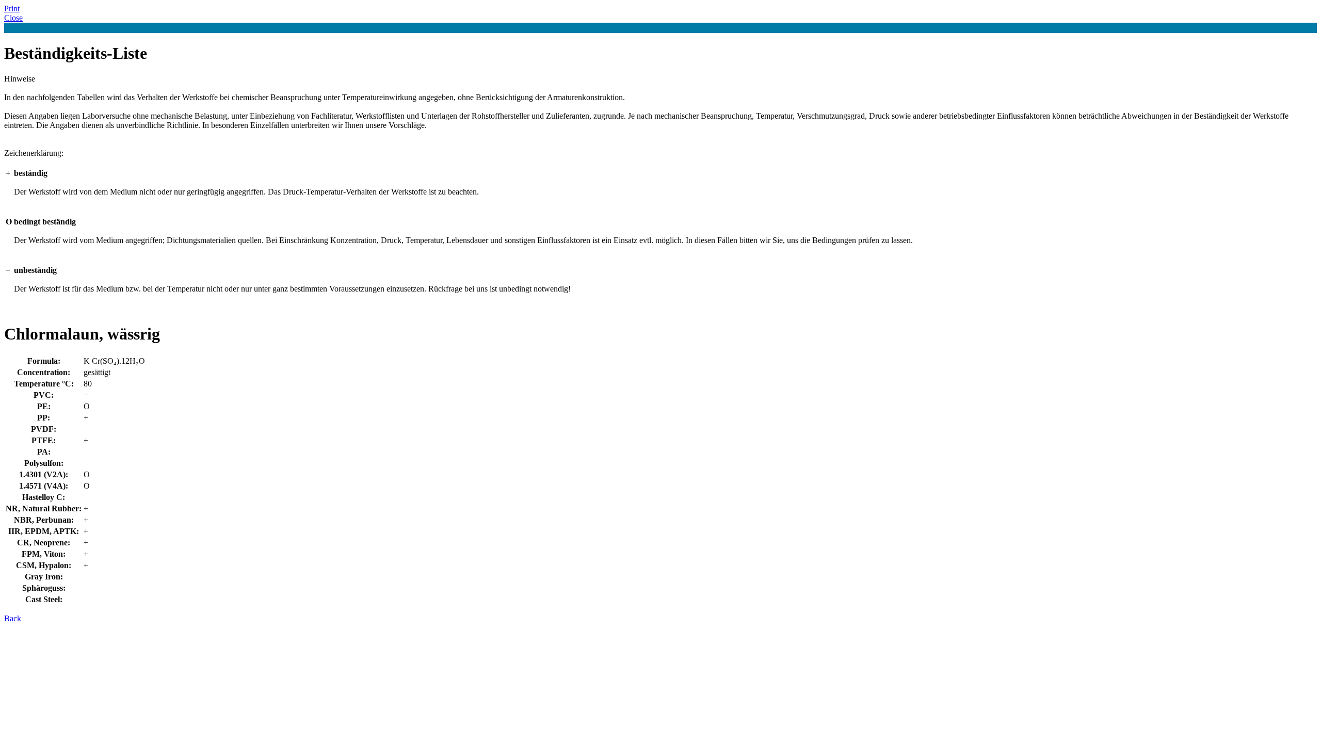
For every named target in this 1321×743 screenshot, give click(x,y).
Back (12, 618)
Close (13, 17)
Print (12, 8)
